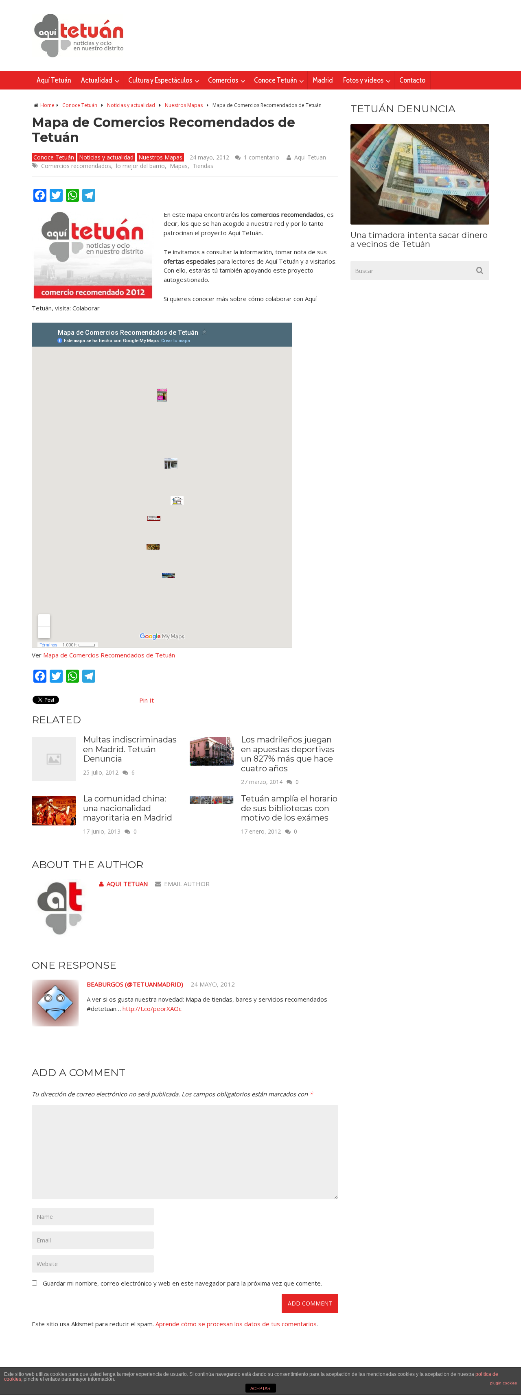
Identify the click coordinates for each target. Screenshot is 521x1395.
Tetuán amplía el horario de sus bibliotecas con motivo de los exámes (289, 808)
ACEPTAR (260, 1388)
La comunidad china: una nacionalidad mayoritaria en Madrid (127, 808)
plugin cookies (503, 1383)
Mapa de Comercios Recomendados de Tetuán (109, 655)
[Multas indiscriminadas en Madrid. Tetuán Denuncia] (54, 779)
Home (47, 105)
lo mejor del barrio (140, 166)
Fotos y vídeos (363, 80)
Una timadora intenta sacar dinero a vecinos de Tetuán (419, 239)
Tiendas (203, 166)
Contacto (412, 80)
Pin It (146, 700)
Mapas (179, 166)
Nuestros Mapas (184, 105)
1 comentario (261, 157)
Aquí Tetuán (54, 80)
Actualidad (96, 80)
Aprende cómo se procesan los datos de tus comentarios (236, 1324)
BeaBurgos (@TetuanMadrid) (135, 984)
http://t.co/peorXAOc (152, 1008)
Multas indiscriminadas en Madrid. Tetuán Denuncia (130, 749)
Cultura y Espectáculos (160, 80)
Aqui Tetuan (310, 157)
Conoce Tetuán (275, 80)
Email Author (187, 884)
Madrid (323, 80)
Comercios (223, 80)
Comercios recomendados (76, 166)
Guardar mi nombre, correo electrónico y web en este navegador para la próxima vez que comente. (182, 1283)
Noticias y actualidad (131, 105)
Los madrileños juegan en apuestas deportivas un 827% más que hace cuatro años (287, 754)
